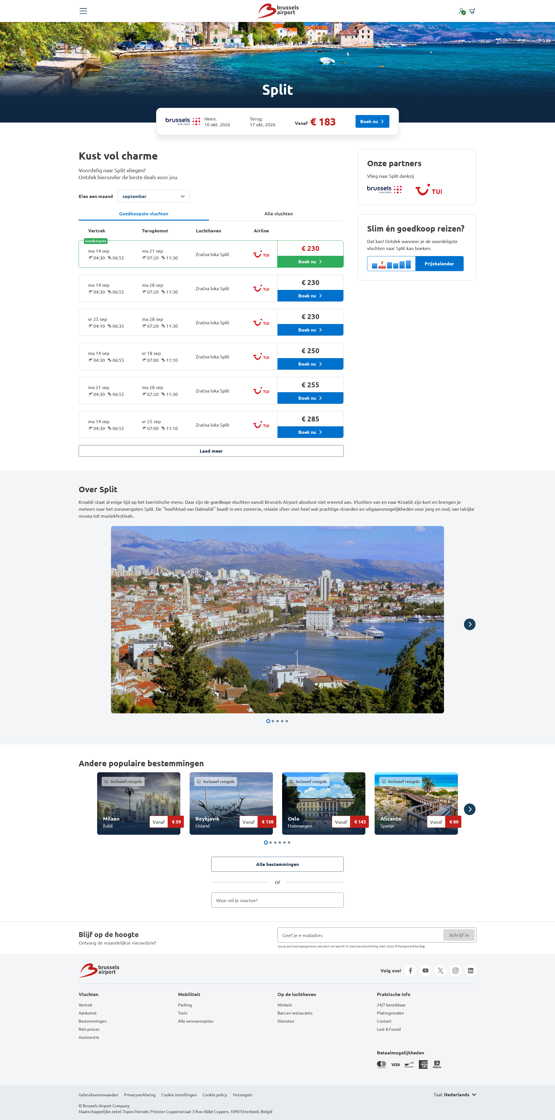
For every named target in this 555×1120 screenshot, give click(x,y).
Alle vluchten (278, 213)
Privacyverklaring (410, 946)
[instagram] (455, 970)
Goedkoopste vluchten (143, 213)
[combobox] (278, 900)
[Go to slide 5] (287, 721)
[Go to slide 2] (273, 721)
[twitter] (440, 970)
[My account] (461, 11)
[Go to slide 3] (277, 721)
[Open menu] (83, 11)
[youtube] (425, 970)
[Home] (277, 10)
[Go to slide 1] (268, 721)
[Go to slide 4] (282, 721)
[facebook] (410, 970)
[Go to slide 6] (289, 842)
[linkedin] (470, 970)
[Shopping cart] (472, 11)
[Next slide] (470, 624)
